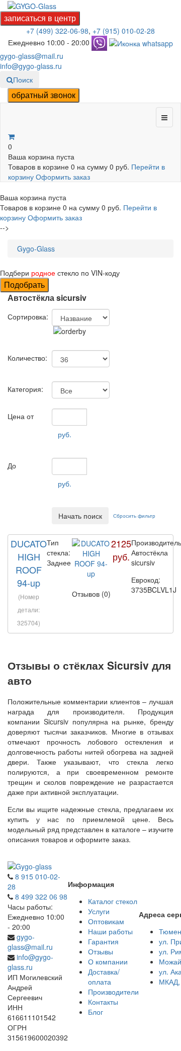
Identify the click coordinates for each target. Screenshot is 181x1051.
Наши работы (110, 931)
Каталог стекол (112, 901)
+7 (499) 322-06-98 (57, 31)
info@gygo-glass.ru (31, 66)
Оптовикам (106, 921)
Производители (113, 992)
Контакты (103, 1002)
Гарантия (103, 941)
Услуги (99, 911)
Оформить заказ (63, 177)
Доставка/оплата (104, 976)
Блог (95, 1012)
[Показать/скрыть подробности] (11, 136)
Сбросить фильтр (134, 515)
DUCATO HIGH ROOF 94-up (29, 563)
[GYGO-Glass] (32, 5)
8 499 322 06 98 (41, 897)
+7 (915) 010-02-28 (124, 31)
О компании (108, 961)
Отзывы (100, 951)
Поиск (23, 79)
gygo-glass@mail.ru (31, 56)
